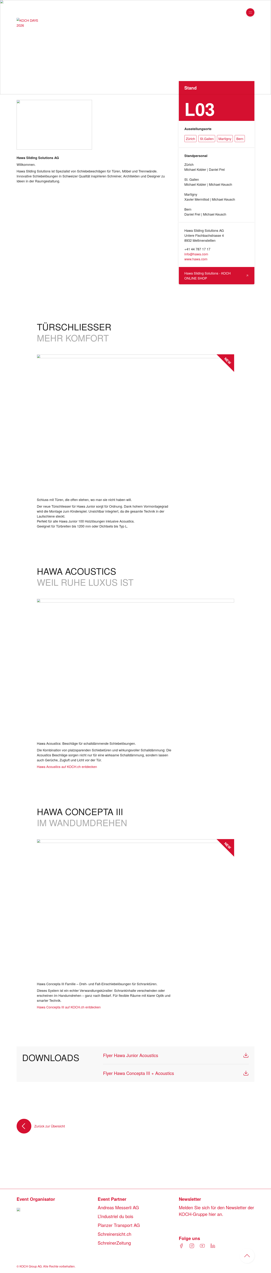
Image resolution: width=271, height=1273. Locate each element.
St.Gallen (207, 138)
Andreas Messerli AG (118, 1207)
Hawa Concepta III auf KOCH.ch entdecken (69, 1007)
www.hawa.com (195, 258)
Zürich (190, 138)
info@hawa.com (196, 254)
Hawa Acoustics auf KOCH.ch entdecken (67, 766)
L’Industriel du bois (115, 1216)
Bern (239, 138)
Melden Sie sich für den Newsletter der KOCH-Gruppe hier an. (216, 1210)
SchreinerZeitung (114, 1242)
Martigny (224, 138)
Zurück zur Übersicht (49, 1126)
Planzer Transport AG (119, 1225)
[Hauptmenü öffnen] (250, 12)
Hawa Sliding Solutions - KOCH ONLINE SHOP (207, 275)
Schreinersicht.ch (114, 1234)
